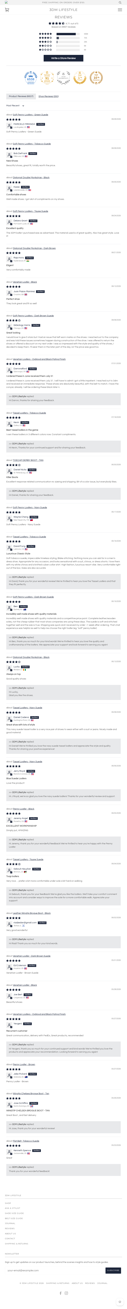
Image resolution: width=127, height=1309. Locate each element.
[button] (45, 34)
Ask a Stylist (12, 1208)
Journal (10, 1223)
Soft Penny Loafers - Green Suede (30, 115)
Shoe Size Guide (14, 1213)
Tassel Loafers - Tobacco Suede (29, 413)
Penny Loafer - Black (23, 809)
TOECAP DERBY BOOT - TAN (28, 460)
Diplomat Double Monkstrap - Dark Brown (34, 248)
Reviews (10, 1228)
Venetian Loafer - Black (25, 282)
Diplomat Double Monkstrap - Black (31, 177)
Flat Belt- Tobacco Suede (26, 1141)
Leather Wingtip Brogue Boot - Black (32, 913)
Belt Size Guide (14, 1218)
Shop (8, 1203)
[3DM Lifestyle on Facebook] (60, 1294)
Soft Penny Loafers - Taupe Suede (30, 211)
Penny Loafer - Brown (24, 1064)
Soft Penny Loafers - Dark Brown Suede (33, 316)
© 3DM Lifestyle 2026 (32, 1283)
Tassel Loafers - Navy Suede (27, 708)
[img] (63, 23)
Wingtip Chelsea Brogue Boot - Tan (31, 1093)
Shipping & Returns (16, 1244)
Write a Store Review (63, 58)
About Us (10, 1233)
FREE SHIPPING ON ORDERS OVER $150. (63, 2)
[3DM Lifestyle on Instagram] (66, 1294)
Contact (10, 1238)
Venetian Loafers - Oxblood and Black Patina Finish (39, 359)
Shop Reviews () (49, 96)
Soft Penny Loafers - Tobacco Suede (32, 144)
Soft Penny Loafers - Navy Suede (30, 507)
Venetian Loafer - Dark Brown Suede (31, 956)
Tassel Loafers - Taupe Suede (28, 859)
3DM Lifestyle (63, 10)
